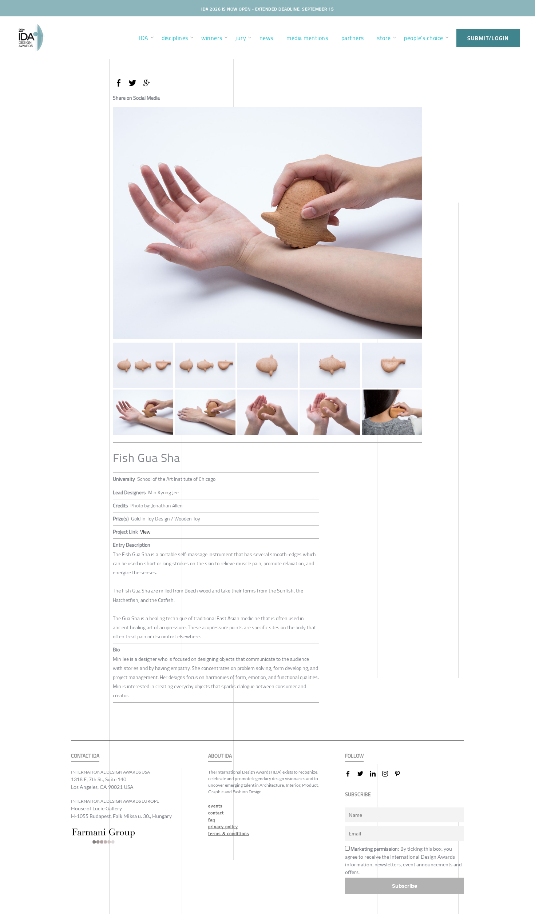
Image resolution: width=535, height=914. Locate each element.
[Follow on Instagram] (388, 774)
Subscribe (404, 886)
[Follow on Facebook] (351, 774)
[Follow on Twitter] (363, 774)
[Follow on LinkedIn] (375, 774)
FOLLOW (354, 756)
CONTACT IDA (85, 756)
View (145, 531)
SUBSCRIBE (358, 794)
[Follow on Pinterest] (400, 774)
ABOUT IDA (220, 756)
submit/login (488, 38)
